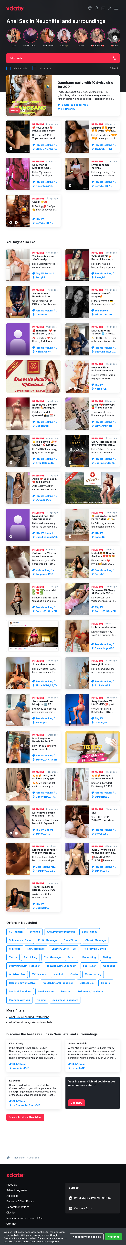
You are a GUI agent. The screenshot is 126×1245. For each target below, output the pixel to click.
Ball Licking (30, 957)
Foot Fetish (89, 965)
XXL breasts (39, 974)
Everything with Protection (24, 965)
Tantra (13, 957)
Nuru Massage (36, 948)
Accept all (113, 1236)
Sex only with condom (65, 1000)
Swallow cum (46, 991)
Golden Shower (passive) (58, 982)
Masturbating (93, 974)
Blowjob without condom (61, 965)
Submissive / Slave (20, 940)
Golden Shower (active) (22, 982)
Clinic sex (15, 948)
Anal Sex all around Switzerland (29, 1017)
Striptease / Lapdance (90, 991)
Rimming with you (19, 1000)
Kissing (41, 1000)
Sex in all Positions (20, 991)
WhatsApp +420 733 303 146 (93, 1198)
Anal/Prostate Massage (61, 931)
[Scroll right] (115, 37)
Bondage (35, 931)
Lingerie (106, 982)
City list (10, 1212)
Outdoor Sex (87, 982)
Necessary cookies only (87, 1236)
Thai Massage (52, 957)
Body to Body (89, 931)
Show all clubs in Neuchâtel (25, 1117)
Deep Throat (71, 940)
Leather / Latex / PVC (64, 948)
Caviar (74, 974)
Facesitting (89, 957)
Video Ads (45, 68)
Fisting (107, 957)
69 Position (16, 931)
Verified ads (20, 68)
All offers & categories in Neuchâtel (31, 1022)
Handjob (58, 974)
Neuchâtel (19, 1157)
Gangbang (109, 965)
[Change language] (90, 8)
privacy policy (51, 1241)
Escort (71, 957)
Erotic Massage (47, 940)
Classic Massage (95, 940)
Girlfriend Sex (17, 974)
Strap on (66, 991)
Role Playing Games (94, 948)
